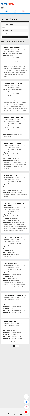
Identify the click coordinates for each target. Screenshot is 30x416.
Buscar (15, 36)
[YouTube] (26, 412)
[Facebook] (26, 401)
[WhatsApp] (26, 396)
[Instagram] (26, 407)
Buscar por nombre (8, 24)
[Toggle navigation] (2, 7)
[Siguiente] (18, 346)
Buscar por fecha (7, 30)
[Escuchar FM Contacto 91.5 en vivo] (6, 11)
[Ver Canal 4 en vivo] (23, 11)
